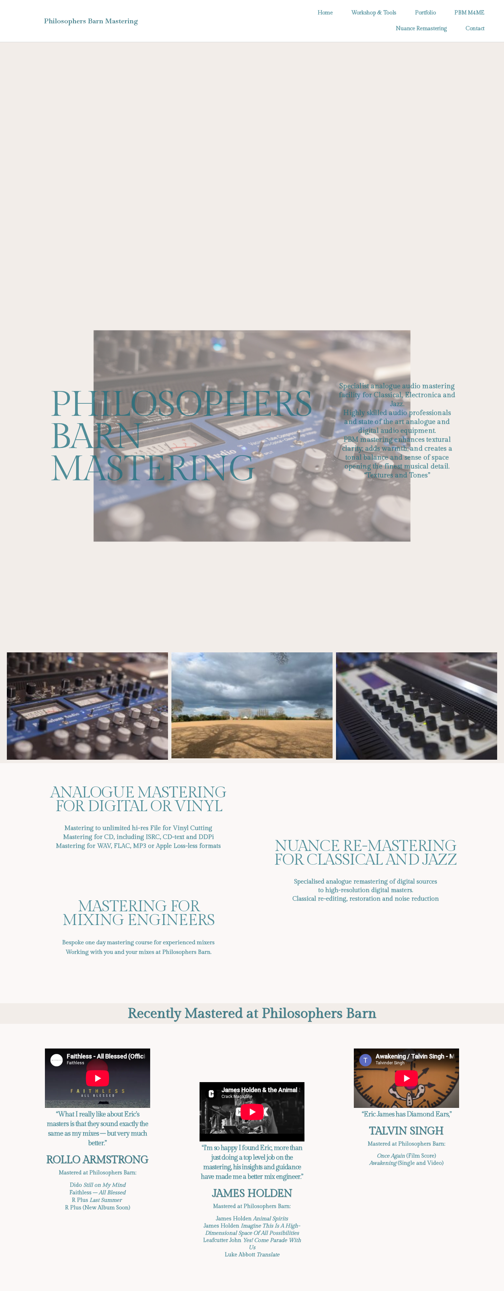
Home (325, 13)
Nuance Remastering (421, 28)
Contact (475, 28)
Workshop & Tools (373, 13)
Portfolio (425, 13)
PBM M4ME (469, 13)
